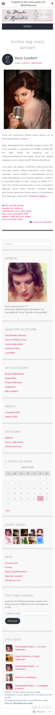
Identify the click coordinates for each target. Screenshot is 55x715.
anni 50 (12, 205)
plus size (20, 216)
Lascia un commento (42, 222)
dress (28, 211)
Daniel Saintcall (22, 656)
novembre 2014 (12, 412)
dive (23, 211)
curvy (17, 211)
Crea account (11, 563)
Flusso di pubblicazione (16, 571)
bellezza (18, 208)
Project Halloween (13, 382)
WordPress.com (12, 580)
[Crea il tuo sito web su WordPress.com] (27, 3)
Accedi (8, 567)
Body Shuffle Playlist (14, 374)
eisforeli (19, 677)
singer (28, 216)
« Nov (7, 510)
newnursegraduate (14, 344)
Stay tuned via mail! (19, 595)
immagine (18, 213)
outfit (12, 216)
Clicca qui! (12, 621)
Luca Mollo (10, 352)
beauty (20, 205)
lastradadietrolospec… (25, 646)
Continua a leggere (39, 196)
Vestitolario (10, 387)
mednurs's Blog (12, 348)
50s (6, 205)
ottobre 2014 (11, 416)
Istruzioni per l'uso (13, 446)
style (20, 219)
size (4, 219)
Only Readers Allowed (15, 335)
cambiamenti (8, 211)
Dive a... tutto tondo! (33, 63)
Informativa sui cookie (23, 703)
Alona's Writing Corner (15, 339)
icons (10, 213)
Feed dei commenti (14, 576)
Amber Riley (10, 378)
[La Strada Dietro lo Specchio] (27, 21)
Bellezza (9, 437)
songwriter (12, 219)
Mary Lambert (25, 58)
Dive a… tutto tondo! (14, 442)
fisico (4, 213)
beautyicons (7, 208)
